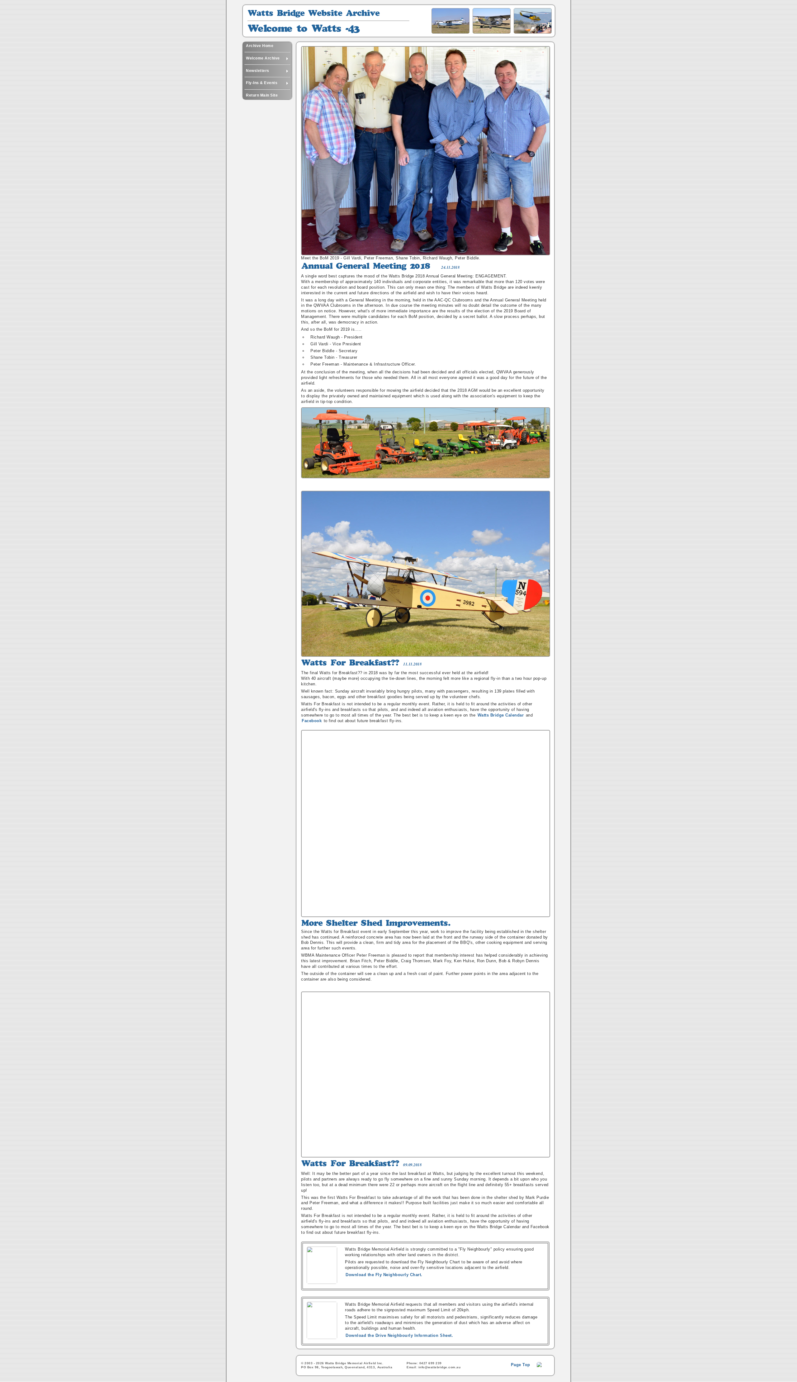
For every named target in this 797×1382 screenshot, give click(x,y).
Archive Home (259, 46)
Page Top (520, 1364)
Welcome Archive (263, 58)
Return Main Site (262, 95)
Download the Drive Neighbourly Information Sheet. (399, 1335)
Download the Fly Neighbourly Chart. (384, 1274)
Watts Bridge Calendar (501, 715)
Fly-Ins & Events (261, 83)
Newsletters (257, 71)
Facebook (312, 720)
